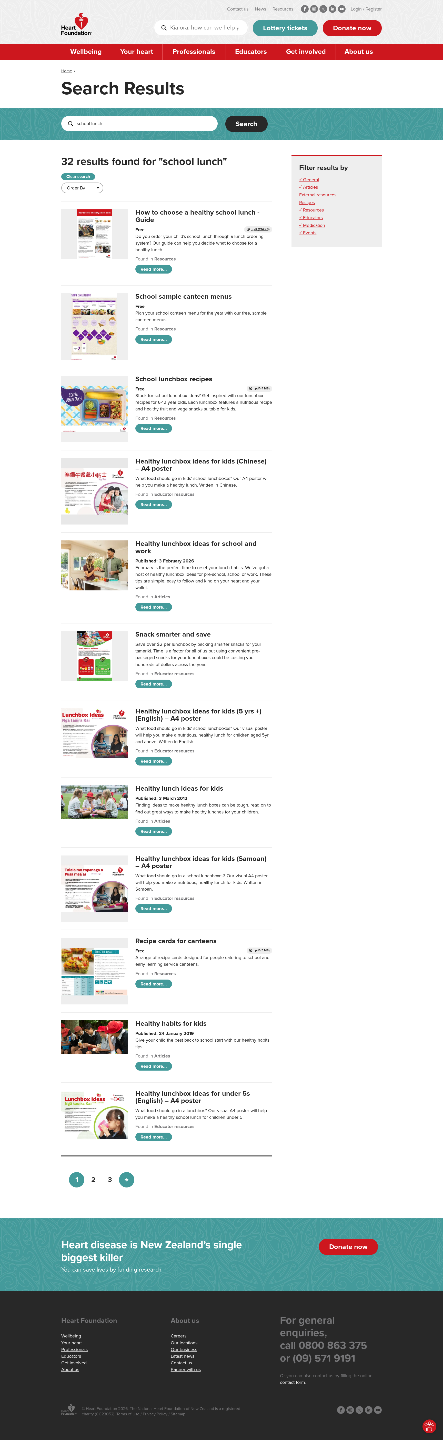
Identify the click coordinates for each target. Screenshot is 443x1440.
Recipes (307, 202)
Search (246, 124)
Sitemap (178, 1414)
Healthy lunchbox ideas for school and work (196, 547)
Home (66, 71)
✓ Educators (311, 217)
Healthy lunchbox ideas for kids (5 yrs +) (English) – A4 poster (198, 715)
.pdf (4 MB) (262, 388)
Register (374, 9)
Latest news (182, 1356)
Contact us (237, 9)
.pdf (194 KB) (260, 229)
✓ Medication (312, 225)
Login (356, 9)
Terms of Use (127, 1414)
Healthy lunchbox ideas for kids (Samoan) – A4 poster (201, 862)
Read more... (153, 269)
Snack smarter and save (173, 634)
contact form (292, 1382)
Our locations (184, 1343)
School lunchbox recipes (173, 379)
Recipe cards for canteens (176, 941)
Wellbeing (86, 51)
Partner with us (186, 1369)
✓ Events (307, 233)
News (260, 9)
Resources (283, 9)
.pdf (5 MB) (262, 950)
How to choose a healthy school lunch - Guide (197, 216)
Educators (251, 51)
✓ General (309, 180)
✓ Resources (311, 210)
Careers (178, 1336)
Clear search (78, 176)
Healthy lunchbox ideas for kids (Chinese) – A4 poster (201, 465)
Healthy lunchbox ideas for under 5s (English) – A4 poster (192, 1097)
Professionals (194, 51)
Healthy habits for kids (171, 1023)
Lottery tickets (285, 28)
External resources (317, 195)
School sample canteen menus (183, 296)
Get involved (306, 51)
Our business (184, 1349)
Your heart (136, 51)
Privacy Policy (155, 1414)
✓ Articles (308, 187)
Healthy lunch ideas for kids (179, 788)
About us (359, 51)
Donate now (352, 28)
